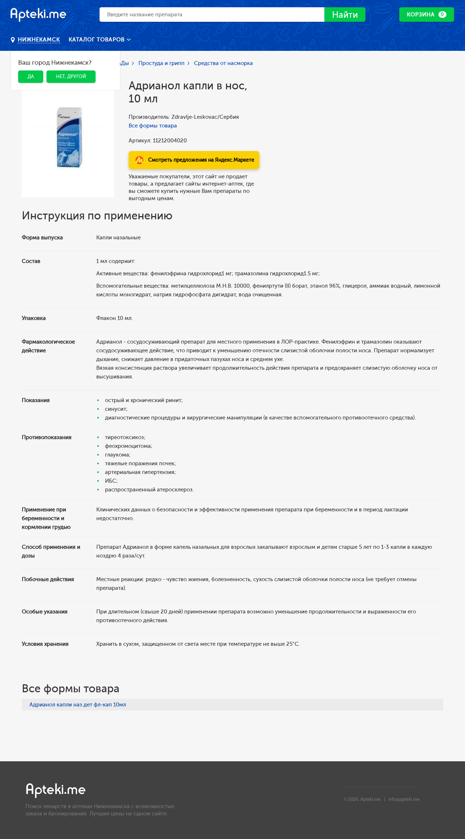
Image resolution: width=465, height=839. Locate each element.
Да (31, 76)
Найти (345, 14)
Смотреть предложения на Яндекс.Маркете (201, 160)
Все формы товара (153, 125)
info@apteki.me (404, 799)
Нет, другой (71, 76)
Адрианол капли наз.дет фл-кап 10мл (77, 704)
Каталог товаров (97, 39)
